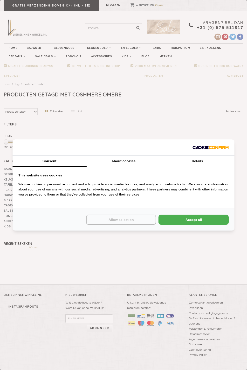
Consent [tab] (49, 161)
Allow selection (121, 220)
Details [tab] (197, 161)
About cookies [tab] (123, 161)
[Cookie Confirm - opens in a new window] (210, 147)
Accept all (193, 220)
